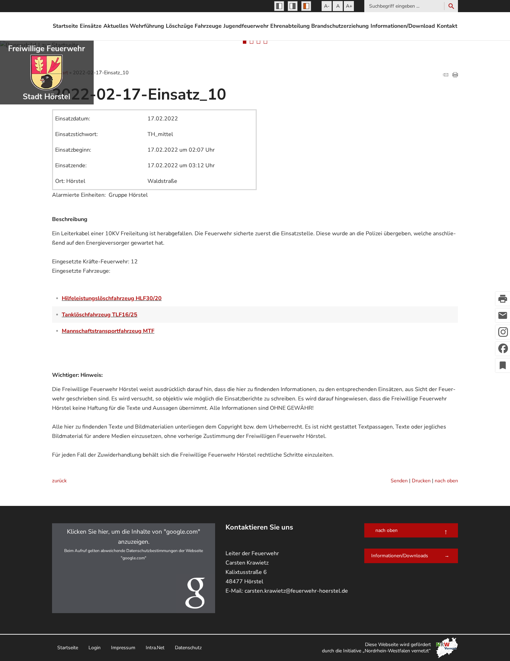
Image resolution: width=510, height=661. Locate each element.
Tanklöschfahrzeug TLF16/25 (99, 315)
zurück (59, 480)
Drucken (421, 480)
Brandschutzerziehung (340, 26)
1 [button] (244, 42)
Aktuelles (115, 26)
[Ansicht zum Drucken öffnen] (455, 75)
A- (327, 6)
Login (94, 647)
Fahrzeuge (208, 26)
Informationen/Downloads (399, 555)
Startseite (65, 26)
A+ (349, 6)
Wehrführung (147, 26)
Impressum (123, 647)
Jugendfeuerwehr (246, 26)
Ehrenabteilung (290, 26)
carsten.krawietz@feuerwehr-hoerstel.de (296, 591)
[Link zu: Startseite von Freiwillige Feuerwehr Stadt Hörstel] (47, 72)
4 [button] (265, 42)
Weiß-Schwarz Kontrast (293, 6)
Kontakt (447, 26)
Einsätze (91, 26)
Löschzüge (179, 26)
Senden (399, 480)
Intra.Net (155, 647)
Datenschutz (188, 647)
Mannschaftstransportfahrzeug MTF (108, 331)
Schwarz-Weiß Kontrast (279, 6)
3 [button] (258, 42)
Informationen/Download (403, 26)
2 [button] (251, 42)
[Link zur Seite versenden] (445, 75)
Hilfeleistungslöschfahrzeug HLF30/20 (112, 298)
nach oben (446, 480)
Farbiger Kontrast (306, 6)
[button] (133, 568)
